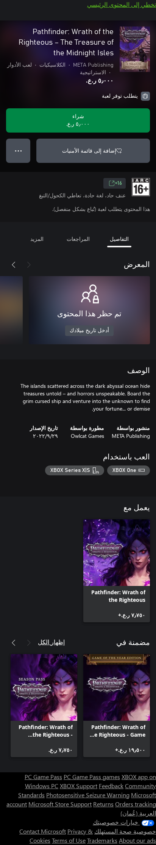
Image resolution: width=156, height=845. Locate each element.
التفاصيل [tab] (119, 238)
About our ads (137, 840)
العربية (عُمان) (138, 813)
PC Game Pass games (92, 777)
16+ (118, 183)
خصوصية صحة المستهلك (125, 831)
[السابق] (28, 264)
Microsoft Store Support (60, 804)
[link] (116, 570)
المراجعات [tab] (78, 238)
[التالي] (13, 264)
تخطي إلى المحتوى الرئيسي (121, 4)
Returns (103, 804)
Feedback (111, 786)
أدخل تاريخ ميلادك (89, 330)
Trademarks (102, 840)
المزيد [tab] (37, 238)
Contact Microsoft (42, 831)
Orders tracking (135, 804)
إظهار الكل (51, 642)
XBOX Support (78, 786)
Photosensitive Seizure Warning (87, 795)
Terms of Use (69, 840)
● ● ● (18, 150)
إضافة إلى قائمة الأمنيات (89, 150)
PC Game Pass (43, 777)
